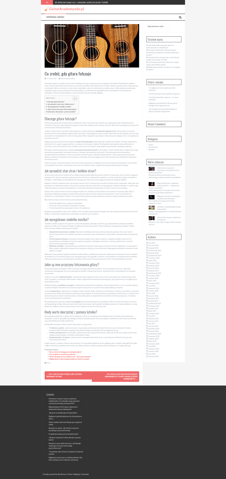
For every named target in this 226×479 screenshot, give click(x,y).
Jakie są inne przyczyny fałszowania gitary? (62, 109)
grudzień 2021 (154, 298)
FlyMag (75, 474)
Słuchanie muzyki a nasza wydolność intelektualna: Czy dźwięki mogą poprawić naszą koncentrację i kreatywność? (64, 401)
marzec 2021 (153, 321)
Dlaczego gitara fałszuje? (55, 102)
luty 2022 (152, 293)
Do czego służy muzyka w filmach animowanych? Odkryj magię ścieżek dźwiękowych (121, 376)
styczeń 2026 (154, 245)
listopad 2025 (154, 248)
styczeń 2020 (154, 356)
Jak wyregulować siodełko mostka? (59, 107)
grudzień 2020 (154, 329)
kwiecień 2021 (154, 319)
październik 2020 (155, 334)
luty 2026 (152, 243)
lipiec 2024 (152, 261)
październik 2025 (155, 250)
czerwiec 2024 (154, 263)
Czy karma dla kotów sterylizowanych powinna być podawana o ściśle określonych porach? (162, 52)
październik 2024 (155, 256)
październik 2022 (155, 273)
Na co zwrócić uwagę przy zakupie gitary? (65, 352)
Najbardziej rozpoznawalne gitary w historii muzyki (69, 359)
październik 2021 (155, 303)
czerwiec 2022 (154, 283)
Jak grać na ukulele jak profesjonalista (63, 413)
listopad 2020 (154, 331)
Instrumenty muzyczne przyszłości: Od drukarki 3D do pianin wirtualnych (164, 170)
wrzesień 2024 (154, 258)
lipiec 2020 (152, 341)
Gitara (48, 363)
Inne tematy (153, 147)
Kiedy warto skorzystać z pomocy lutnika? (61, 112)
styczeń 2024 (154, 268)
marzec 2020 (153, 351)
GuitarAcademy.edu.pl (67, 78)
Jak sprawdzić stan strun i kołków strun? (60, 104)
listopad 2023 (154, 271)
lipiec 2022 (152, 281)
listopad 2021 (154, 301)
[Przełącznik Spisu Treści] (74, 99)
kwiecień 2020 (154, 349)
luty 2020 (152, 354)
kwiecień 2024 (154, 266)
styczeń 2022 (154, 296)
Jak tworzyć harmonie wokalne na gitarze (164, 94)
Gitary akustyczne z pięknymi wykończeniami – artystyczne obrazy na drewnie (164, 185)
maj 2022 (152, 286)
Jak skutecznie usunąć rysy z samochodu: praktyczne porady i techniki (81, 2)
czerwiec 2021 (154, 314)
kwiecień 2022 (154, 288)
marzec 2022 (153, 291)
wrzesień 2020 (154, 336)
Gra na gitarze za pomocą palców (62, 354)
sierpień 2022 (154, 278)
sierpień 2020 (154, 339)
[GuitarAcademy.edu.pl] (64, 9)
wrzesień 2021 (154, 306)
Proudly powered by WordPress (54, 474)
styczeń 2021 (154, 326)
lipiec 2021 (152, 311)
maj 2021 (152, 316)
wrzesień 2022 (154, 276)
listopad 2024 (154, 253)
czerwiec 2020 (154, 344)
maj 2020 (152, 346)
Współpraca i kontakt (55, 17)
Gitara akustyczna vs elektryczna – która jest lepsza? (70, 357)
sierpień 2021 (154, 308)
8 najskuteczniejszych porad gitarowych (63, 434)
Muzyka (152, 149)
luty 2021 (152, 324)
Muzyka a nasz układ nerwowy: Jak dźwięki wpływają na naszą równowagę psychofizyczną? (65, 446)
